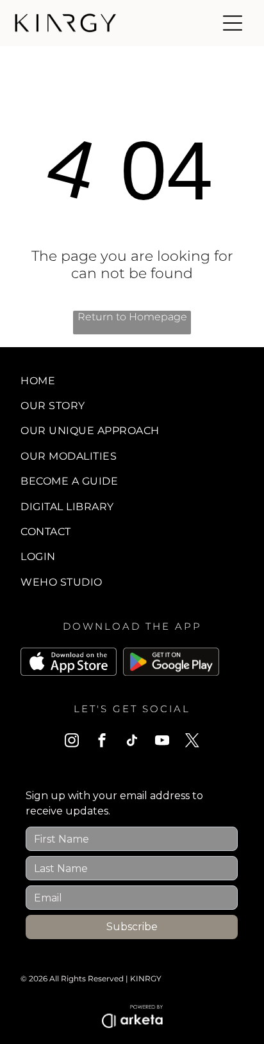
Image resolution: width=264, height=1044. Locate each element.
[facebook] (102, 742)
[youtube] (162, 742)
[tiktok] (132, 742)
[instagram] (72, 742)
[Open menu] (232, 23)
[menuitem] (132, 380)
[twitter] (192, 742)
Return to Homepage (132, 317)
